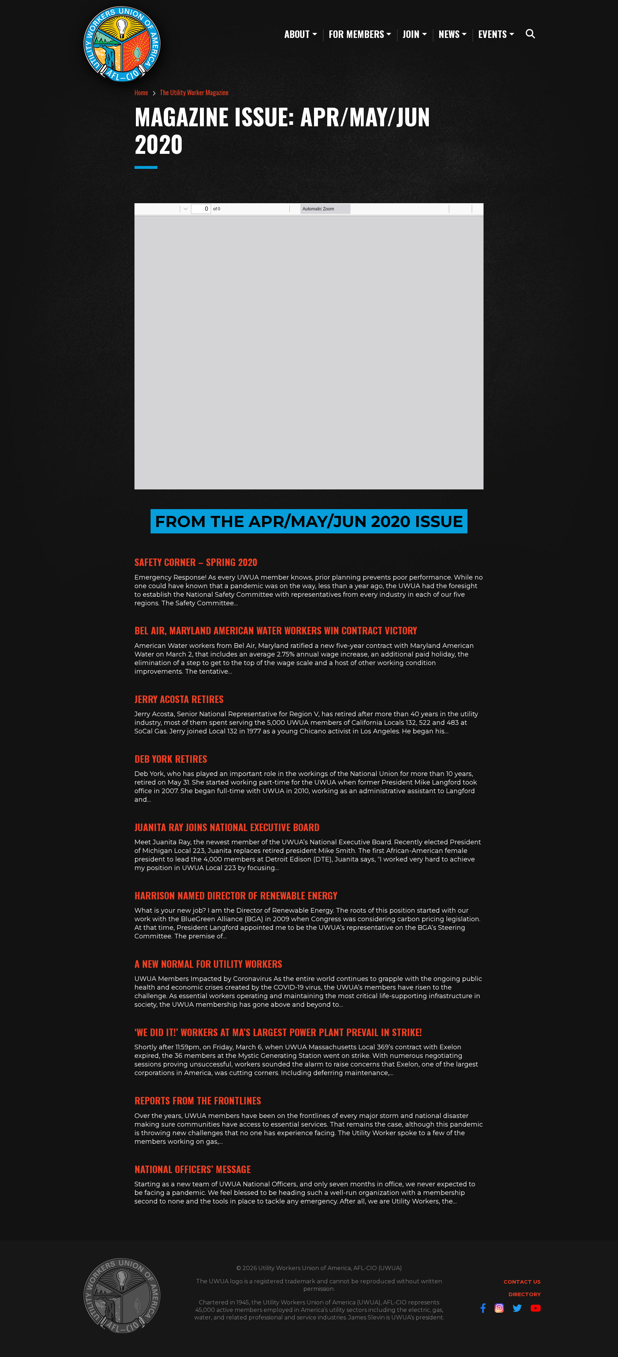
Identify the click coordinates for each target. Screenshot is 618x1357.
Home (141, 92)
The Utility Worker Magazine (194, 92)
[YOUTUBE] (535, 1307)
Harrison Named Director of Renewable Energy (235, 895)
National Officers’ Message (192, 1169)
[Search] (530, 34)
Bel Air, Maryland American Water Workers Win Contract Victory (275, 630)
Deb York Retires (170, 759)
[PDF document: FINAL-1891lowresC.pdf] (309, 346)
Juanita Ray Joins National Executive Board (226, 827)
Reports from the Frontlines (197, 1100)
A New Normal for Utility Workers (208, 964)
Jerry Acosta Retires (179, 699)
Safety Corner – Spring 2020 (196, 562)
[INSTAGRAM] (499, 1307)
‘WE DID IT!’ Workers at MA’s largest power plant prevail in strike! (278, 1032)
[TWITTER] (517, 1307)
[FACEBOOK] (483, 1307)
